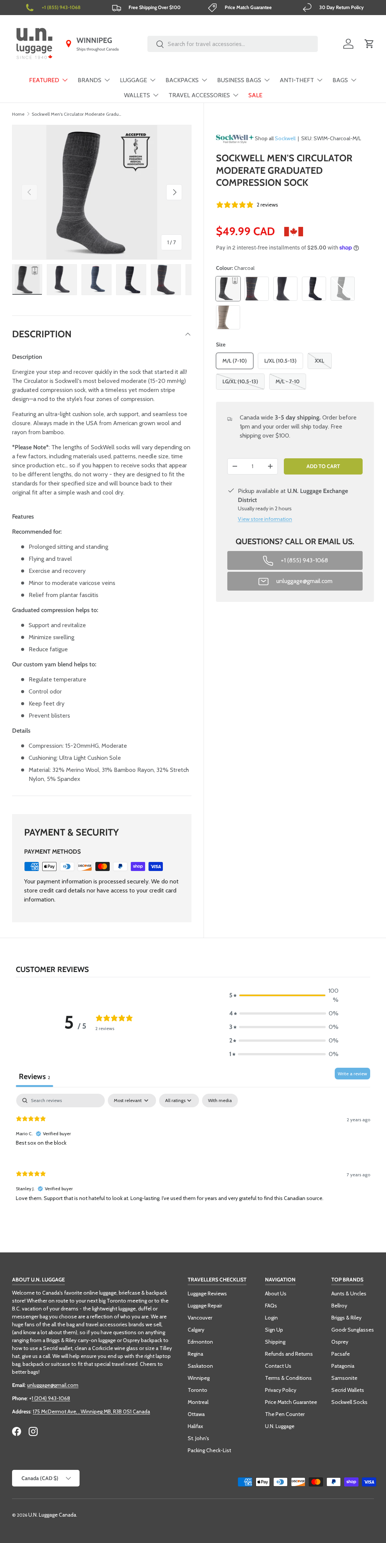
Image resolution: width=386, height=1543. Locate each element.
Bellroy (339, 1305)
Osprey (339, 1341)
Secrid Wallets (347, 1390)
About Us (275, 1293)
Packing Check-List (209, 1450)
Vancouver (200, 1317)
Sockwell (285, 138)
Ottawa (196, 1414)
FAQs (271, 1305)
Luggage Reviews (207, 1293)
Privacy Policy (280, 1390)
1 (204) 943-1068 (51, 1398)
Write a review (352, 1073)
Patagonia (342, 1365)
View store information (265, 519)
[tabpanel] (193, 1153)
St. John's (198, 1438)
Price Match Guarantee (291, 1402)
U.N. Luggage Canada (52, 1514)
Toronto (197, 1390)
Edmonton (200, 1341)
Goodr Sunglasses (352, 1329)
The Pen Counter (285, 1414)
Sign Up (274, 1329)
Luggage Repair (205, 1305)
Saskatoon (200, 1365)
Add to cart (323, 466)
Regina (195, 1353)
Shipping (275, 1341)
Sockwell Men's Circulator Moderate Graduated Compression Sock (77, 114)
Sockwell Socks (349, 1402)
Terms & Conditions (288, 1378)
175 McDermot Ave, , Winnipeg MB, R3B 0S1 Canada (91, 1411)
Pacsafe (340, 1353)
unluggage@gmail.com (52, 1385)
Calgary (196, 1329)
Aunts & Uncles (348, 1293)
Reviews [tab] (34, 1076)
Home (18, 114)
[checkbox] (220, 1100)
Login (271, 1317)
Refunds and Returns (289, 1353)
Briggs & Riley (346, 1317)
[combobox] (232, 44)
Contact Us (278, 1365)
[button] (369, 43)
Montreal (198, 1402)
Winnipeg (199, 1378)
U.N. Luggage (279, 1426)
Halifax (195, 1426)
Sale (255, 95)
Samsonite (344, 1378)
